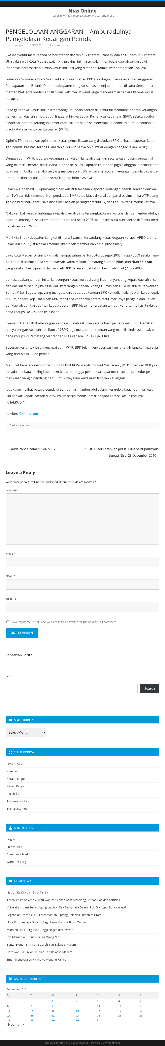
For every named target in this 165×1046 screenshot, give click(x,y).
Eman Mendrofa (17, 959)
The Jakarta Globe (18, 801)
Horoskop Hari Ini (18, 952)
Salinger (59, 1042)
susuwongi (16, 45)
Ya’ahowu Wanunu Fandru (50, 959)
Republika (13, 794)
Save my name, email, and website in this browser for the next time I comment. (64, 622)
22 (53, 1015)
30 (77, 1020)
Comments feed (17, 854)
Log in (11, 839)
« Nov (10, 1024)
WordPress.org (16, 862)
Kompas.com (28, 413)
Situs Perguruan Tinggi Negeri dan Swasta (46, 930)
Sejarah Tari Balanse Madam (57, 944)
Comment (13, 490)
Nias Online (82, 10)
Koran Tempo (16, 779)
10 (98, 1006)
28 (31, 1020)
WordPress (113, 1042)
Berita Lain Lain (20, 425)
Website (11, 598)
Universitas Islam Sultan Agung (27, 907)
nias (9, 892)
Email (10, 576)
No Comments (58, 45)
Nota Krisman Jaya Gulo (22, 922)
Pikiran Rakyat (16, 786)
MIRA (10, 930)
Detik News (14, 764)
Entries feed (14, 847)
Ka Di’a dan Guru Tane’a (32, 892)
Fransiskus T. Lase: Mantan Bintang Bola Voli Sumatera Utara (61, 915)
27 (8, 1020)
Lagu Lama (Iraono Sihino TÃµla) (64, 922)
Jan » (20, 1024)
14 (31, 1010)
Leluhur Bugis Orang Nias (44, 937)
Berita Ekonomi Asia (20, 944)
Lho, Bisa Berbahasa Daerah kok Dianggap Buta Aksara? (89, 907)
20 (8, 1015)
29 (53, 1020)
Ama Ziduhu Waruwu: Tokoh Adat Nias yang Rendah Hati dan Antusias (74, 900)
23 (77, 1015)
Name (10, 553)
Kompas (12, 771)
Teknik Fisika (15, 900)
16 (77, 1010)
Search (10, 676)
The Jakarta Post (17, 809)
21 (31, 1015)
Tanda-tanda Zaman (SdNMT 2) (32, 449)
